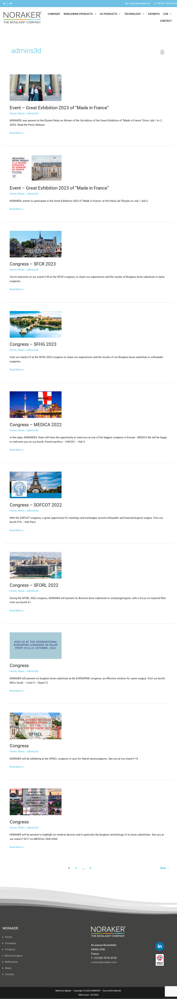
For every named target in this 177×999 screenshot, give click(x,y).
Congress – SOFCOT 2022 (36, 505)
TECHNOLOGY (132, 14)
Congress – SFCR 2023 (33, 264)
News (21, 113)
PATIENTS (154, 14)
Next (164, 868)
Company (10, 943)
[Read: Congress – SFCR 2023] (36, 243)
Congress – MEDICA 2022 (36, 424)
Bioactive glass (14, 955)
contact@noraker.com (139, 3)
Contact (9, 974)
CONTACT (166, 20)
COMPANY (54, 14)
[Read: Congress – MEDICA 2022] (36, 404)
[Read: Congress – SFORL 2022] (36, 565)
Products (10, 949)
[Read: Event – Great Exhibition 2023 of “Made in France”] (36, 87)
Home (13, 113)
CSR (165, 14)
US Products (108, 14)
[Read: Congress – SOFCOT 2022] (36, 484)
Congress (19, 665)
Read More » (17, 132)
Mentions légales (63, 991)
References (11, 961)
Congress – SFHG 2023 (33, 344)
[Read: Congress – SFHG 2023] (36, 324)
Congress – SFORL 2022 (34, 585)
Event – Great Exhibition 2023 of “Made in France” (59, 107)
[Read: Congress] (36, 645)
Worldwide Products (78, 14)
